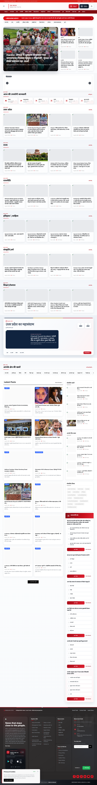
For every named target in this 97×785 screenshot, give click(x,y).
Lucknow (70, 498)
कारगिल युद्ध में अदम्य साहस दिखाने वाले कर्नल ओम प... (84, 413)
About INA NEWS (36, 722)
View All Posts (58, 382)
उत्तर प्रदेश (12, 11)
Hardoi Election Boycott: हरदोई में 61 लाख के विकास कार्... (17, 502)
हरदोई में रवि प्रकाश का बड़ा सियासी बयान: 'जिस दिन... (84, 447)
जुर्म (63, 11)
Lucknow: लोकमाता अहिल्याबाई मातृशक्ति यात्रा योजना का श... (17, 534)
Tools (5, 11)
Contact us (78, 767)
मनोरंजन (48, 11)
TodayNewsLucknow (78, 498)
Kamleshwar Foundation (46, 733)
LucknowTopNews (71, 495)
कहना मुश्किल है (73, 571)
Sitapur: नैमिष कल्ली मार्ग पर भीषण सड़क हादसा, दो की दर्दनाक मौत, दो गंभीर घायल (60, 129)
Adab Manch (35, 736)
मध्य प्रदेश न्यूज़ (46, 373)
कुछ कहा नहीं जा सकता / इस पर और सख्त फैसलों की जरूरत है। (80, 544)
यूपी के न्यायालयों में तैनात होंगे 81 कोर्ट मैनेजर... (84, 388)
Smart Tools (75, 710)
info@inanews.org (81, 731)
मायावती (71, 622)
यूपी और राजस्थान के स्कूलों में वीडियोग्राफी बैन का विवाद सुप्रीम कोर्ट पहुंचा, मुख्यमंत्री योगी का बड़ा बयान (36, 165)
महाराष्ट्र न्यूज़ (39, 373)
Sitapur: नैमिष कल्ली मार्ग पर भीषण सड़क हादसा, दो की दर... (48, 502)
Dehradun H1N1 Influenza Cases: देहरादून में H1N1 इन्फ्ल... (48, 470)
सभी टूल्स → (90, 94)
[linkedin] (85, 776)
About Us (79, 1)
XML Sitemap (62, 763)
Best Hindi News (36, 732)
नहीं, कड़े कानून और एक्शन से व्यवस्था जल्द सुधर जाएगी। (79, 533)
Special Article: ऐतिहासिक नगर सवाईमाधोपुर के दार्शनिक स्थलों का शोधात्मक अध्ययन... (81, 235)
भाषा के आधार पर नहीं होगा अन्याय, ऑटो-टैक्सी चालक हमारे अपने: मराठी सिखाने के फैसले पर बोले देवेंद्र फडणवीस (37, 200)
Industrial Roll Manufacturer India (36, 740)
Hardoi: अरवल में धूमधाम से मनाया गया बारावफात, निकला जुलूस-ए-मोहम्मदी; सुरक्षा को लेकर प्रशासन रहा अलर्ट (29, 58)
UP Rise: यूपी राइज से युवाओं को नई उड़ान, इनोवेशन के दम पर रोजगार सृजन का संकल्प (82, 305)
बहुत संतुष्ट (72, 585)
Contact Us (46, 744)
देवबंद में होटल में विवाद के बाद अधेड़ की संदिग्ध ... (84, 404)
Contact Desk (83, 710)
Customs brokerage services (36, 744)
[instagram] (81, 776)
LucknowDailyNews (82, 495)
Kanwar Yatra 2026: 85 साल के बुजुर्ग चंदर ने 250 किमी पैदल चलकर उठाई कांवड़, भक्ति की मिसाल (82, 269)
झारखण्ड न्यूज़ (71, 373)
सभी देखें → (91, 109)
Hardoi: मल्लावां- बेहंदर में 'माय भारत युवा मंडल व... (84, 455)
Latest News (91, 710)
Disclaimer (61, 755)
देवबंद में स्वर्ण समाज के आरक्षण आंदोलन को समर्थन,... (83, 396)
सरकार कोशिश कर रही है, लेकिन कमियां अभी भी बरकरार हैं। (79, 539)
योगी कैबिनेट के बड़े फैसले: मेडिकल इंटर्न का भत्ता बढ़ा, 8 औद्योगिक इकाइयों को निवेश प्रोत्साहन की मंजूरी (14, 305)
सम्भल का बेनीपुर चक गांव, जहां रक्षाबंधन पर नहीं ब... (83, 421)
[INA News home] (4, 6)
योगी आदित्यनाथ (73, 614)
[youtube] (88, 776)
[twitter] (77, 776)
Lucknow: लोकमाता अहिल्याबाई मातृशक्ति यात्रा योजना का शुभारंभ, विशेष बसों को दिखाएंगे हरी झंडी (81, 129)
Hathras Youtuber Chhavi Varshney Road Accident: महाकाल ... (15, 470)
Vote (76, 549)
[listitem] (10, 100)
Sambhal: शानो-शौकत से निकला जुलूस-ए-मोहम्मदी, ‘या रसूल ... (48, 534)
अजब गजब (74, 11)
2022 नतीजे (22, 352)
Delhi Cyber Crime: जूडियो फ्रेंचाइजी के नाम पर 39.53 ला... (17, 438)
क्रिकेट (20, 373)
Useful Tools (35, 727)
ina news (87, 489)
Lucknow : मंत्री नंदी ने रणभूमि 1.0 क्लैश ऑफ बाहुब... (84, 463)
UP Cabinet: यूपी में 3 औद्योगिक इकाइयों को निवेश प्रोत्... (48, 566)
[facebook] (74, 776)
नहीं (71, 567)
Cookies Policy (62, 758)
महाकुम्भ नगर (79, 373)
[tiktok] (92, 776)
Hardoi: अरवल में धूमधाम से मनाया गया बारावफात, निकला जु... (16, 406)
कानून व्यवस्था (72, 653)
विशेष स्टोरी (68, 11)
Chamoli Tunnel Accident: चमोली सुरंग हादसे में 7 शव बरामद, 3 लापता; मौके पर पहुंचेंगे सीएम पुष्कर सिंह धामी (43, 338)
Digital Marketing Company (48, 740)
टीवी (25, 373)
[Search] (92, 6)
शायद (71, 563)
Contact (92, 1)
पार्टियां (17, 352)
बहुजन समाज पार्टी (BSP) (75, 686)
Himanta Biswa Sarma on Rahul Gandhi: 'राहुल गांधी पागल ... (47, 438)
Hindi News (70, 504)
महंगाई (71, 649)
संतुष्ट (71, 590)
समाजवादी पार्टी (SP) (74, 681)
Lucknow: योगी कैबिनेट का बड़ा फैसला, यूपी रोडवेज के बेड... (17, 566)
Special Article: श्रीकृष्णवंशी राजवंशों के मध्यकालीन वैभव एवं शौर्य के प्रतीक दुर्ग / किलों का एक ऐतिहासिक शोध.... (37, 235)
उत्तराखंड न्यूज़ (55, 373)
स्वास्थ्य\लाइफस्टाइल (56, 11)
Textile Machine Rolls (47, 737)
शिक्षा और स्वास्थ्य (73, 657)
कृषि (79, 11)
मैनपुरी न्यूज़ (88, 373)
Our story (8, 746)
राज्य (17, 11)
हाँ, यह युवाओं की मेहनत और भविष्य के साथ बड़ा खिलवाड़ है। (79, 528)
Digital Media (47, 730)
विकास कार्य (72, 661)
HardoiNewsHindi (84, 501)
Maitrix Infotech (52, 782)
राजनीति (21, 11)
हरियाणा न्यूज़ (63, 373)
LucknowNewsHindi (79, 504)
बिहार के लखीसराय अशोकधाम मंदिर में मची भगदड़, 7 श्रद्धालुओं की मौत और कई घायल (60, 269)
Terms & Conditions (63, 750)
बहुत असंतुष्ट (72, 598)
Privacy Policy (62, 753)
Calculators (34, 730)
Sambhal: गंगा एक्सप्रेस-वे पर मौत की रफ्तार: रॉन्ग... (84, 438)
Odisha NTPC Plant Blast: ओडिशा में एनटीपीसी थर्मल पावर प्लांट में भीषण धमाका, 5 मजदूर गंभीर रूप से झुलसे (59, 165)
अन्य (71, 694)
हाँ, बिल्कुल (72, 559)
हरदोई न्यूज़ (14, 373)
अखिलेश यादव (73, 618)
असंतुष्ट (71, 594)
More (83, 11)
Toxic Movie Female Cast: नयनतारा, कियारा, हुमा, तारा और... (47, 406)
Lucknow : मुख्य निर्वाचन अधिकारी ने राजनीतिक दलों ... (84, 471)
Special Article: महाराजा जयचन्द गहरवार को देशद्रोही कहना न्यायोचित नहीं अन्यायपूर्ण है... (60, 235)
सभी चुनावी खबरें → (87, 352)
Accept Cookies (8, 780)
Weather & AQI (47, 727)
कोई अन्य (72, 630)
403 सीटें (11, 352)
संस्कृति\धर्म (43, 11)
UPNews (83, 492)
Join (90, 746)
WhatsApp (87, 767)
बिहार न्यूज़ (31, 373)
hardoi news (80, 489)
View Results (88, 549)
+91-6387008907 (80, 726)
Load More (32, 582)
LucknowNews (76, 492)
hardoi (69, 492)
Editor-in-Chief (47, 722)
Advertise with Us (85, 1)
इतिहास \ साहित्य (28, 11)
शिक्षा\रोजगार (36, 11)
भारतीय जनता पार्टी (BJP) (75, 677)
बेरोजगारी (72, 645)
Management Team (36, 725)
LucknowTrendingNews (73, 501)
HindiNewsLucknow (72, 507)
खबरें (7, 352)
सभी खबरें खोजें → (89, 367)
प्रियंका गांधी (72, 626)
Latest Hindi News (71, 489)
